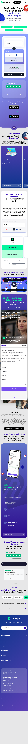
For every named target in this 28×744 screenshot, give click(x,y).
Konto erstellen (8, 534)
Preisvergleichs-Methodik (6, 707)
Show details (21, 384)
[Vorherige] (4, 308)
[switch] (25, 371)
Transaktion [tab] (18, 597)
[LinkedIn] (6, 623)
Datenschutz (3, 700)
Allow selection (14, 393)
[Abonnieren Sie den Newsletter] (25, 627)
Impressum (3, 698)
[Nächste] (24, 308)
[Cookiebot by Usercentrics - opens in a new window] (21, 346)
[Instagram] (14, 623)
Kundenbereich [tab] (7, 597)
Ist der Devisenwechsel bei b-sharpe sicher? (13, 603)
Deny (14, 397)
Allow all (14, 388)
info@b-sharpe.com (8, 690)
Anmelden (17, 2)
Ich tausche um (7, 185)
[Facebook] (10, 623)
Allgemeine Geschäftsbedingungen (8, 705)
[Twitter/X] (22, 623)
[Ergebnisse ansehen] (14, 127)
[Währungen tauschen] (14, 48)
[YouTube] (18, 623)
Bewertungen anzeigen (13, 94)
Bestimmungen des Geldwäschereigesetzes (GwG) (11, 702)
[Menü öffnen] (25, 2)
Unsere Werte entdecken (12, 428)
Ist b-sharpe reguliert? (7, 608)
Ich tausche (9, 74)
